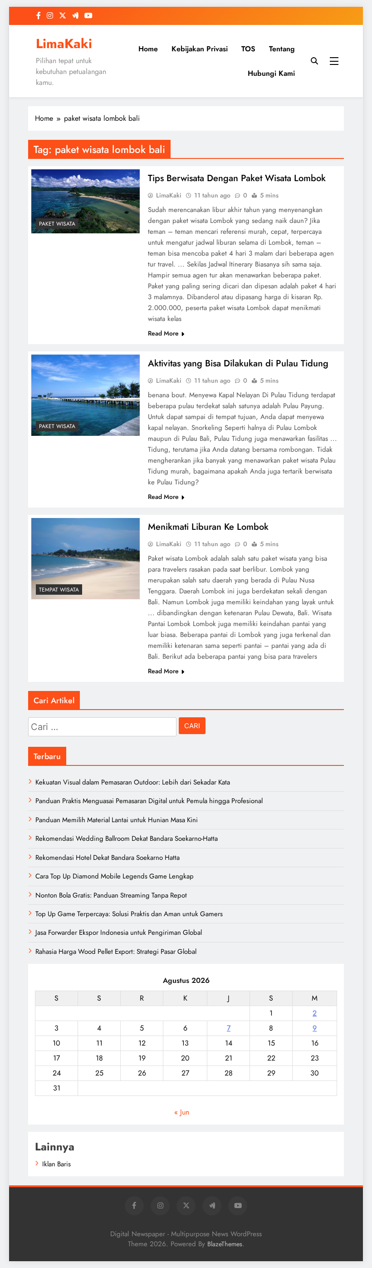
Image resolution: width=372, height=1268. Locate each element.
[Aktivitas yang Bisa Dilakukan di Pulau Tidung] (85, 395)
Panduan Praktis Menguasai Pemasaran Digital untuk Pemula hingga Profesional (149, 801)
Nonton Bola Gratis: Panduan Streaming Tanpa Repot (111, 895)
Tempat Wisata (59, 590)
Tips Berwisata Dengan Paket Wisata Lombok (237, 178)
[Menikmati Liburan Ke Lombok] (85, 558)
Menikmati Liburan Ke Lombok (208, 526)
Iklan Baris (56, 1164)
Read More (163, 333)
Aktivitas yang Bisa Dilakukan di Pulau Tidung (238, 363)
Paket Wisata (57, 224)
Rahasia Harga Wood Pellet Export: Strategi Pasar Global (115, 952)
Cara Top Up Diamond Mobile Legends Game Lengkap (114, 876)
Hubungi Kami (271, 73)
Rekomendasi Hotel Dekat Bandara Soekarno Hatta (107, 858)
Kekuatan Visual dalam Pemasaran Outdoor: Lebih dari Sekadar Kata (132, 782)
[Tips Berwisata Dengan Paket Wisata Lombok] (85, 201)
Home (148, 49)
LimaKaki (64, 43)
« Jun (181, 1112)
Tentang (282, 49)
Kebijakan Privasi (199, 49)
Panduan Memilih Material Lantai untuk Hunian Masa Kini (116, 820)
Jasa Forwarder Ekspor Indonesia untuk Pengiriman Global (118, 932)
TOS (248, 49)
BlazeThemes (224, 1243)
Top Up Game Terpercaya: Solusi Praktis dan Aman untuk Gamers (129, 914)
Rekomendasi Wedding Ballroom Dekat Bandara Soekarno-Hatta (126, 839)
